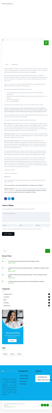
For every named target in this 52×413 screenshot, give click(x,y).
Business (5, 354)
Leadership (6, 302)
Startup (12, 354)
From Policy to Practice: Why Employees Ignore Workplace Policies (23, 261)
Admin (6, 64)
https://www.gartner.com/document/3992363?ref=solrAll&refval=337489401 (24, 185)
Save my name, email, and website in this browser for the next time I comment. (22, 229)
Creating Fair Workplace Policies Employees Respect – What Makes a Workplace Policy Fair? (28, 268)
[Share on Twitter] (9, 198)
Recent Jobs (23, 384)
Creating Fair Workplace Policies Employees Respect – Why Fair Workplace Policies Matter (27, 275)
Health (4, 299)
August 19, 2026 (11, 262)
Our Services (23, 381)
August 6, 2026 (11, 277)
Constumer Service (7, 294)
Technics (19, 354)
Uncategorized (14, 64)
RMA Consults (12, 406)
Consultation (6, 297)
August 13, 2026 (11, 271)
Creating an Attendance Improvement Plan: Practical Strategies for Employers (26, 281)
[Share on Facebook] (5, 198)
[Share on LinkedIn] (12, 198)
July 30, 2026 (11, 283)
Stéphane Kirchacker (9, 188)
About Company (24, 375)
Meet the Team (24, 378)
